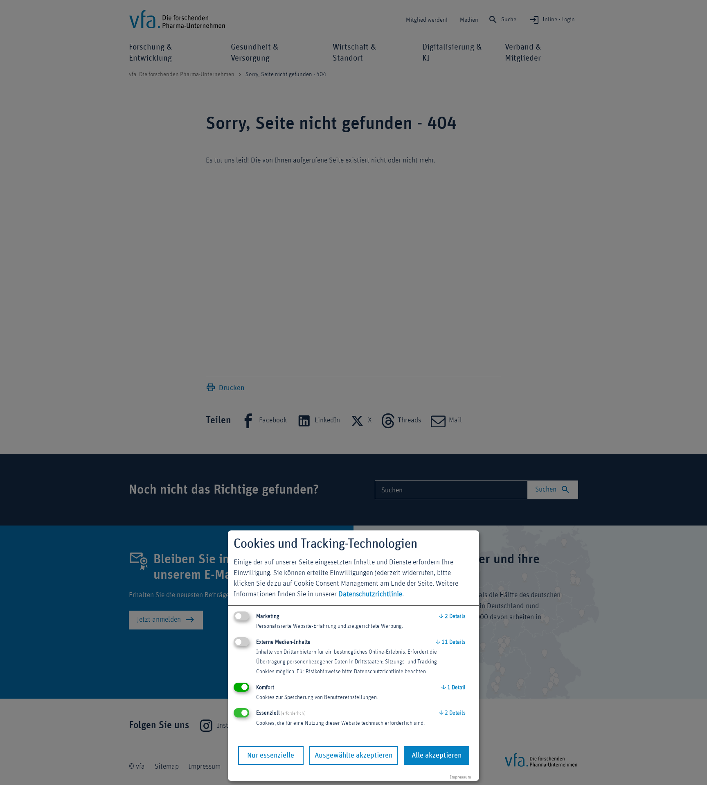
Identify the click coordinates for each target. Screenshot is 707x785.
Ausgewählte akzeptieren (353, 755)
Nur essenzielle (270, 755)
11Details (451, 642)
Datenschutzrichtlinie (370, 594)
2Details (452, 616)
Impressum (460, 777)
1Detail (453, 687)
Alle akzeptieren (437, 755)
